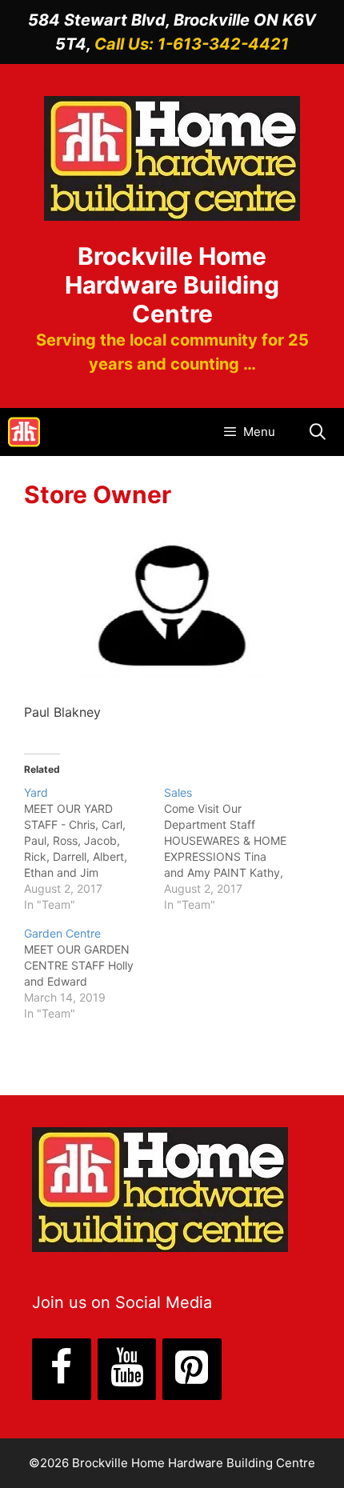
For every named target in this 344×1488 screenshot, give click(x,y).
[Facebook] (61, 1369)
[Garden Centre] (94, 974)
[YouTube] (127, 1369)
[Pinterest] (192, 1369)
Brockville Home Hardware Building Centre (172, 285)
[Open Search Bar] (317, 432)
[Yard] (94, 849)
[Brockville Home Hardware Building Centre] (24, 432)
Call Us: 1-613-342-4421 (191, 44)
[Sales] (234, 849)
